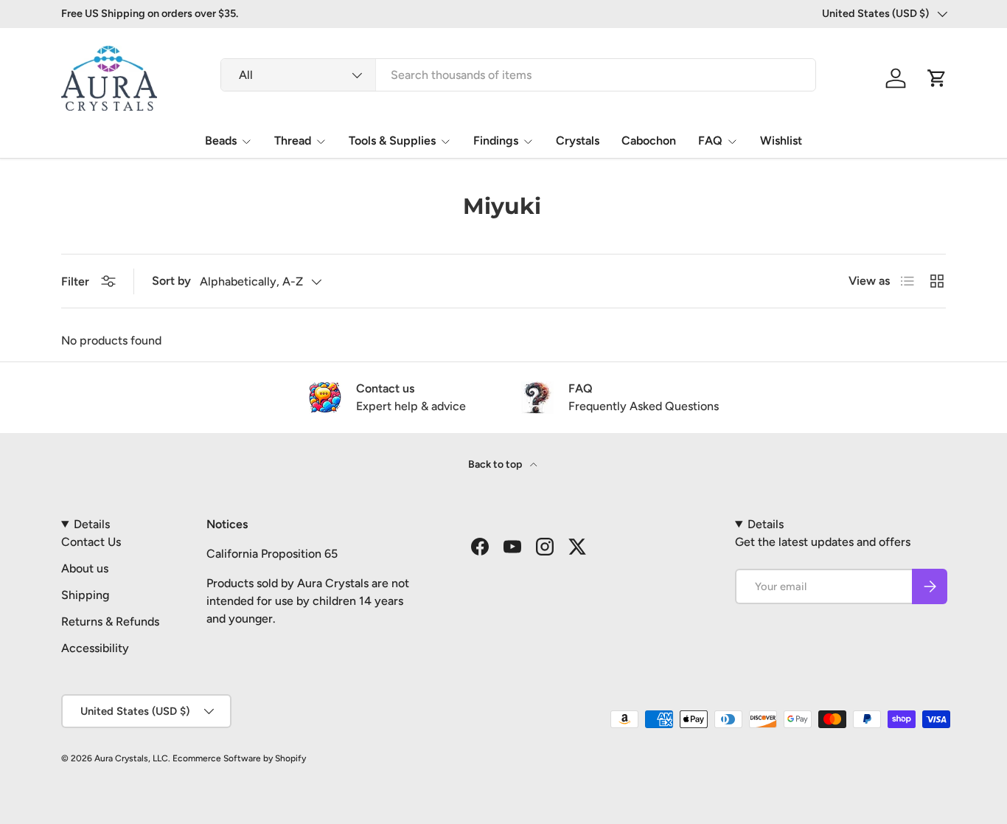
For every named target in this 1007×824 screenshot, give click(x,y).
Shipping (85, 595)
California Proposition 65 (272, 554)
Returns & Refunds (110, 621)
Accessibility (95, 648)
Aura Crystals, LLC (131, 758)
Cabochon (648, 141)
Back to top (496, 464)
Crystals (577, 141)
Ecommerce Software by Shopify (239, 758)
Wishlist (781, 141)
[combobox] (518, 75)
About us (84, 568)
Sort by (171, 281)
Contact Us (91, 542)
